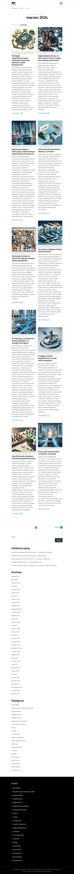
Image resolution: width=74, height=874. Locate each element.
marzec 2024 (15, 671)
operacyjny (14, 744)
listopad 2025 (15, 606)
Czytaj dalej (16, 113)
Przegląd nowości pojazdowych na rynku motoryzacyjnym (47, 358)
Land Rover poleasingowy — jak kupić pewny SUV (26, 562)
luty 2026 (14, 596)
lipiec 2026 (14, 579)
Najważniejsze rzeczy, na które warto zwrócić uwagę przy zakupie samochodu (49, 58)
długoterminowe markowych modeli (23, 53)
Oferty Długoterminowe (19, 453)
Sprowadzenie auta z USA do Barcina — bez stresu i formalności (30, 559)
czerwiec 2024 (15, 661)
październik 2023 (16, 687)
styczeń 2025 (15, 638)
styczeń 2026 (15, 599)
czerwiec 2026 (15, 583)
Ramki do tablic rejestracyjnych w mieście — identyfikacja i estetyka (31, 552)
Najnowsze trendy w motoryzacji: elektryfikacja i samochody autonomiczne (23, 151)
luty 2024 (14, 674)
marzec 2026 (15, 593)
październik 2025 (16, 609)
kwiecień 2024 (15, 667)
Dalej (57, 527)
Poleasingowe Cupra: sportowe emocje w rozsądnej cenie (28, 555)
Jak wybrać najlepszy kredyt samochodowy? (50, 250)
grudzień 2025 (15, 602)
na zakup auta (42, 53)
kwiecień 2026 (15, 589)
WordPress (48, 871)
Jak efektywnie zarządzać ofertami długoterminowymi (24, 457)
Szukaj (13, 537)
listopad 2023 (15, 684)
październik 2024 (16, 648)
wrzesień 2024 (15, 651)
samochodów (15, 757)
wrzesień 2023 (15, 690)
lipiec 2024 (14, 658)
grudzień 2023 (15, 681)
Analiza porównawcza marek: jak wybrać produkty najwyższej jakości (23, 258)
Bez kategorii (15, 705)
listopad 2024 (15, 645)
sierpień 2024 (15, 654)
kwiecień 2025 (15, 628)
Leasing (13, 731)
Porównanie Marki (17, 253)
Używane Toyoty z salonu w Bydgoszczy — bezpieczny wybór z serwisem (34, 565)
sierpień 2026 (15, 576)
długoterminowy (16, 711)
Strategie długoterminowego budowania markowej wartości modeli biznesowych (21, 60)
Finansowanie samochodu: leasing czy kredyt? (49, 150)
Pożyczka (14, 750)
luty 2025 (14, 635)
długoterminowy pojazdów (19, 721)
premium (14, 754)
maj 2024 (14, 664)
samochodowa (15, 763)
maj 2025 (14, 625)
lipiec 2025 (14, 619)
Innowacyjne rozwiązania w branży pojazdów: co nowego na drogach (23, 340)
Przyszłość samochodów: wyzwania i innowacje (49, 452)
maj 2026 (14, 586)
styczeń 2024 (15, 677)
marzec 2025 (15, 632)
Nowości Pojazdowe (18, 336)
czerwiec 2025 (15, 622)
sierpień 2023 (15, 694)
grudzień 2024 (15, 641)
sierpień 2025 (15, 615)
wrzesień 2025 (15, 612)
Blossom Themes (30, 871)
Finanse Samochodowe (45, 147)
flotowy (13, 727)
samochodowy (16, 147)
